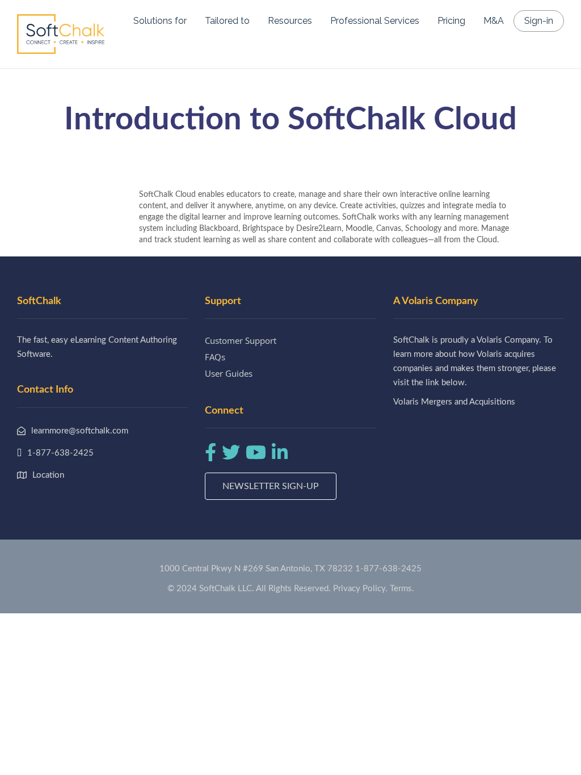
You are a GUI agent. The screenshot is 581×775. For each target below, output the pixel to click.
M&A (493, 20)
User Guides (228, 373)
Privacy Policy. (360, 588)
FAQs (215, 357)
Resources (290, 20)
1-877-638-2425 (388, 569)
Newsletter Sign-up (270, 486)
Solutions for (160, 20)
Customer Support (240, 340)
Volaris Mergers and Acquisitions (454, 402)
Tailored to (227, 20)
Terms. (402, 588)
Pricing (451, 20)
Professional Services (374, 20)
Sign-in (538, 20)
